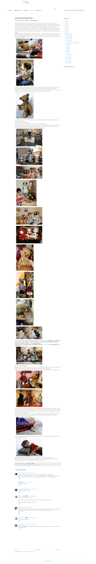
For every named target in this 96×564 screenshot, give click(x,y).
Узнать (10, 10)
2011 (66, 31)
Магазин (26, 10)
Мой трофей (68, 51)
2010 (66, 32)
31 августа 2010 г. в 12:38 (30, 524)
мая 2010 (67, 59)
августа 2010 (68, 40)
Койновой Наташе (56, 33)
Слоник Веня (68, 47)
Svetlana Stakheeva (21, 496)
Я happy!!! (67, 50)
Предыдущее (58, 549)
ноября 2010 (68, 35)
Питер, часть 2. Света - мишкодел (72, 41)
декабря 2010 (68, 34)
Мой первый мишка (69, 54)
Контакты (38, 10)
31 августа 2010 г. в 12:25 (28, 507)
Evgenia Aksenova (21, 524)
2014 (66, 26)
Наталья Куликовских (22, 473)
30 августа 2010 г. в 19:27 (27, 482)
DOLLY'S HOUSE (24, 345)
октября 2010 (68, 37)
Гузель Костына (54, 26)
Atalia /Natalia (20, 507)
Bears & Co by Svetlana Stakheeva (74, 10)
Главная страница (37, 549)
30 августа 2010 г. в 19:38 (33, 489)
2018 (66, 20)
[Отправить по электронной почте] (28, 463)
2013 (66, 28)
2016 (66, 23)
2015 (66, 25)
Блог (32, 10)
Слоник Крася (46, 344)
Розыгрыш (67, 53)
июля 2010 (68, 56)
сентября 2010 (68, 38)
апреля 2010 (68, 61)
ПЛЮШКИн (58, 125)
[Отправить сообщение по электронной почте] (26, 463)
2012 (66, 29)
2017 (66, 22)
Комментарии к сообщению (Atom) (27, 551)
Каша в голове (68, 45)
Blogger (50, 560)
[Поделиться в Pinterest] (33, 463)
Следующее (17, 549)
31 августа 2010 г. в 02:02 (32, 496)
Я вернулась (68, 48)
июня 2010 (68, 58)
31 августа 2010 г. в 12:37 (32, 517)
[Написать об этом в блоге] (30, 463)
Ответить (19, 478)
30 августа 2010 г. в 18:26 (31, 473)
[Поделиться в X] (31, 463)
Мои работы (17, 10)
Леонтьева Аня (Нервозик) (23, 489)
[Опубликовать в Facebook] (32, 463)
